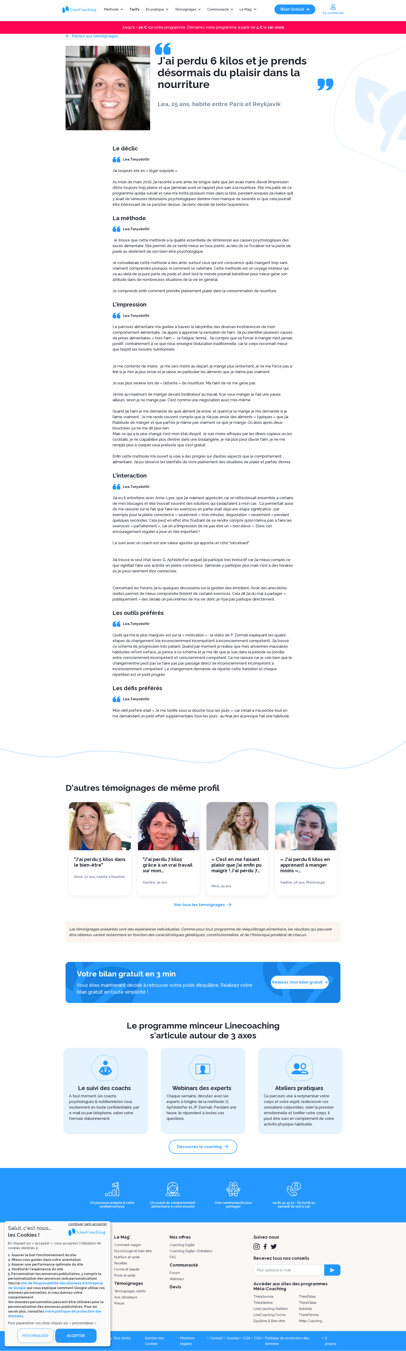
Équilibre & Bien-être (269, 1321)
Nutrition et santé (127, 1257)
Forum (175, 1273)
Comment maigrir (127, 1245)
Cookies (233, 1338)
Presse (119, 1303)
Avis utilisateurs (125, 1297)
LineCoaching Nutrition (271, 1309)
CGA (246, 1338)
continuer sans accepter (87, 1224)
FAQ (173, 1257)
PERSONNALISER (35, 1336)
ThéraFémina (309, 1315)
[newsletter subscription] (332, 1270)
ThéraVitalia (307, 1303)
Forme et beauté (126, 1269)
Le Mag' (246, 9)
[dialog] (57, 1283)
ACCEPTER (76, 1336)
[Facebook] (265, 1246)
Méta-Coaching (310, 1321)
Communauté (218, 9)
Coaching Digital (182, 1245)
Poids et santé (124, 1275)
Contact (216, 1338)
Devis (175, 1286)
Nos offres (180, 1237)
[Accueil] (81, 9)
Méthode (111, 9)
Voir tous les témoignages (199, 905)
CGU (257, 1338)
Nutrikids (305, 1309)
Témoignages (185, 9)
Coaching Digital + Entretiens (191, 1251)
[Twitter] (274, 1247)
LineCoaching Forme (269, 1315)
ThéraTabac (307, 1296)
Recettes (120, 1263)
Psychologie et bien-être (133, 1251)
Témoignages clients (130, 1291)
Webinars (177, 1279)
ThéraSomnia (263, 1296)
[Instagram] (257, 1246)
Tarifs (134, 9)
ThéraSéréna (263, 1303)
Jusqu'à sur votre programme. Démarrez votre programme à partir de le (203, 27)
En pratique (155, 9)
